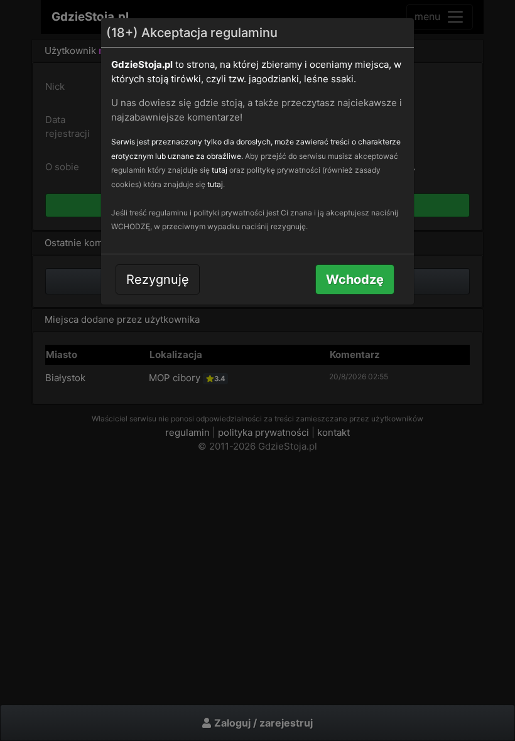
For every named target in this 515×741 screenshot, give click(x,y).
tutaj (219, 170)
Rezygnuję (157, 279)
